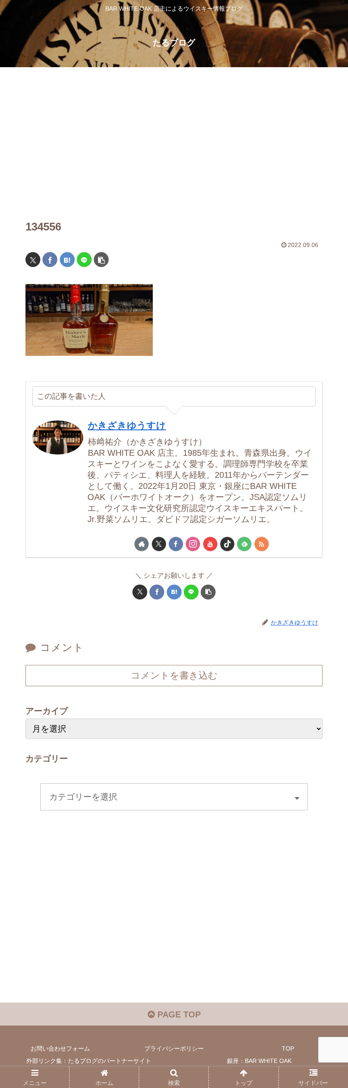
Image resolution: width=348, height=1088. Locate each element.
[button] (101, 259)
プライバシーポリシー (174, 1048)
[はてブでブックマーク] (67, 259)
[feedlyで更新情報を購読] (244, 544)
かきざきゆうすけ (127, 425)
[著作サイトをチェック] (141, 544)
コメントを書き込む (174, 675)
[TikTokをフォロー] (227, 544)
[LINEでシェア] (84, 259)
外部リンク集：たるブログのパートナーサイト (88, 1060)
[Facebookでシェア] (49, 259)
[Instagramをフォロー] (192, 544)
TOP (288, 1048)
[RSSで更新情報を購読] (261, 544)
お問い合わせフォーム (60, 1048)
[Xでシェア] (32, 259)
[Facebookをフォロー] (175, 544)
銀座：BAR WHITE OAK (259, 1060)
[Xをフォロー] (159, 544)
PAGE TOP (178, 1014)
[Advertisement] (174, 136)
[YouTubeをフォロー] (210, 544)
